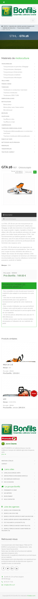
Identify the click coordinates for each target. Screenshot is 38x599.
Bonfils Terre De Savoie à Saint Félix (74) (17, 525)
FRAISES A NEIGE (6, 84)
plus (2, 454)
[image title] (19, 189)
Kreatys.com (31, 595)
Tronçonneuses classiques (12, 69)
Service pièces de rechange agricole (16, 476)
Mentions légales (7, 460)
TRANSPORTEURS (7, 149)
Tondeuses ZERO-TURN (11, 95)
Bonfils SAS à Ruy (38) (11, 513)
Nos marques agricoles (12, 479)
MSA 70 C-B (8, 365)
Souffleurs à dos (8, 119)
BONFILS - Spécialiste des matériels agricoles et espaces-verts (19, 26)
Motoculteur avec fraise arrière (13, 107)
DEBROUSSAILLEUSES (8, 98)
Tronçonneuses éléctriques (12, 77)
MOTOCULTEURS (6, 101)
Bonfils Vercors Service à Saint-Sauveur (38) (18, 516)
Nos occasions (9, 482)
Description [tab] (8, 215)
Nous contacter (9, 499)
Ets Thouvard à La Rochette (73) (14, 522)
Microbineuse (7, 110)
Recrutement (8, 496)
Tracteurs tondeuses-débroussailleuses (16, 136)
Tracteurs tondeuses (10, 93)
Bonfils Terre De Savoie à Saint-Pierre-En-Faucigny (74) (16, 529)
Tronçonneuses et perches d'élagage (15, 66)
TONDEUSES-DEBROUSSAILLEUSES (12, 128)
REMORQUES (5, 145)
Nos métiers (8, 493)
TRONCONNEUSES (7, 63)
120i (4, 399)
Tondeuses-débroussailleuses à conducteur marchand (18, 132)
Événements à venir (10, 490)
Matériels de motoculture (9, 28)
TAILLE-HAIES (5, 80)
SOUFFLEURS (5, 116)
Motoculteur (7, 104)
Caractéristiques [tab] (10, 219)
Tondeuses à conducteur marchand (15, 90)
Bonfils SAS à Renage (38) (12, 510)
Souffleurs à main (9, 122)
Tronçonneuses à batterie (23, 28)
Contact (4, 463)
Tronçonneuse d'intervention (12, 72)
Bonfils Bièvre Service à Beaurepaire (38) (17, 519)
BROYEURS (5, 113)
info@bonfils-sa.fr (9, 585)
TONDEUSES (5, 87)
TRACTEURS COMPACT (8, 152)
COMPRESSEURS (6, 125)
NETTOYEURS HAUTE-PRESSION (11, 142)
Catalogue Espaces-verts (12, 473)
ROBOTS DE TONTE (7, 139)
